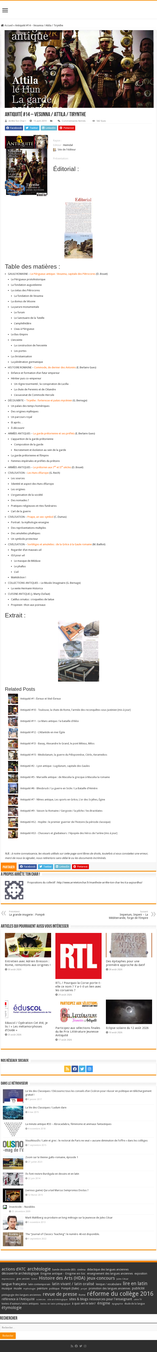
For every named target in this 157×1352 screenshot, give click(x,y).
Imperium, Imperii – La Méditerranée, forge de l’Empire (128, 914)
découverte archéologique (20, 1273)
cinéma (81, 1269)
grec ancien (23, 1278)
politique (54, 1288)
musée (18, 1288)
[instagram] (89, 1069)
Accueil (8, 25)
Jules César (123, 1278)
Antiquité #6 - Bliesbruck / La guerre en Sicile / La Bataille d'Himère (59, 788)
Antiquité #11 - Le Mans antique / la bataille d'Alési (49, 721)
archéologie (39, 1268)
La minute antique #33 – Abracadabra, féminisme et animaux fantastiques (68, 1124)
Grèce (34, 1279)
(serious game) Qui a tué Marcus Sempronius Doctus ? (57, 1190)
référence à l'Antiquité (18, 1299)
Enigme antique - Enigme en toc (62, 1273)
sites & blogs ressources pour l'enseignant (100, 1299)
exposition (141, 1273)
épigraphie (117, 1303)
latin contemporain (39, 1284)
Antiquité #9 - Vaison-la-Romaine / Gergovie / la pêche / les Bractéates (61, 810)
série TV (138, 1299)
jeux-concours (101, 1278)
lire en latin (135, 1283)
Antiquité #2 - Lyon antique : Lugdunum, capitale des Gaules (55, 765)
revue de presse (60, 1294)
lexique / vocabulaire (108, 1284)
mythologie (29, 1288)
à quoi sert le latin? (84, 1303)
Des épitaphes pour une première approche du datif (125, 963)
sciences (41, 1299)
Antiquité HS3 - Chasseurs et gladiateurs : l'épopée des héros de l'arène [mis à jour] (68, 833)
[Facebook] (75, 1069)
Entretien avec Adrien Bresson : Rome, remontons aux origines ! (28, 963)
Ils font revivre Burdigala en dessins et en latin (52, 1173)
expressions (8, 1279)
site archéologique (57, 1299)
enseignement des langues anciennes (110, 1273)
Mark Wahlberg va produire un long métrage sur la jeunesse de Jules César (69, 1217)
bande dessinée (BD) (63, 1269)
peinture (42, 1288)
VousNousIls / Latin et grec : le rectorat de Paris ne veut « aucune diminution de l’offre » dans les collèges (86, 1140)
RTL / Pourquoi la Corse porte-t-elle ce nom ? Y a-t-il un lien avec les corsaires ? (78, 986)
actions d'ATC (14, 1269)
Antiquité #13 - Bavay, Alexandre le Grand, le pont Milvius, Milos (57, 743)
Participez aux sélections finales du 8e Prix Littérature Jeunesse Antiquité (77, 1031)
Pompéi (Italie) (70, 1288)
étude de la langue (134, 1303)
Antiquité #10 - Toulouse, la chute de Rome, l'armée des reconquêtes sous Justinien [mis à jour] (75, 709)
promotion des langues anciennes (109, 1288)
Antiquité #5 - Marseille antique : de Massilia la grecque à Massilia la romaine (65, 777)
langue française (14, 1284)
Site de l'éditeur (67, 149)
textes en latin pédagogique (55, 1303)
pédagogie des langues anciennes (21, 1294)
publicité (138, 1288)
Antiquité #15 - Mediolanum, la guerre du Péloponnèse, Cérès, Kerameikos (63, 754)
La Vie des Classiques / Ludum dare (45, 1107)
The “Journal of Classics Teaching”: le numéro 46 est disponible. (62, 1234)
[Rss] (67, 1069)
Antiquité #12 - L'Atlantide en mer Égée (42, 732)
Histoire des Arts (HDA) (62, 1278)
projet (84, 1288)
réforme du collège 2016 (120, 1293)
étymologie (12, 1307)
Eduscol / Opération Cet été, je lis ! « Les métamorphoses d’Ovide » (26, 1026)
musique (7, 1288)
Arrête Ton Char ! (17, 121)
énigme (103, 1303)
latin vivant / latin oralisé (73, 1284)
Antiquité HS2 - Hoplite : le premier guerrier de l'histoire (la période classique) (65, 821)
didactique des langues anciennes (108, 1269)
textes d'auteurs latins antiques (20, 1303)
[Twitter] (82, 1069)
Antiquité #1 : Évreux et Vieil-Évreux (40, 698)
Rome (82, 1294)
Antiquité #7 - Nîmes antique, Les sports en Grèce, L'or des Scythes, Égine (62, 799)
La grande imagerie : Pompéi (27, 913)
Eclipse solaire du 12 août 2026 (127, 1028)
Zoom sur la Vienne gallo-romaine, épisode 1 (51, 1157)
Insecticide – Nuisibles (22, 1206)
